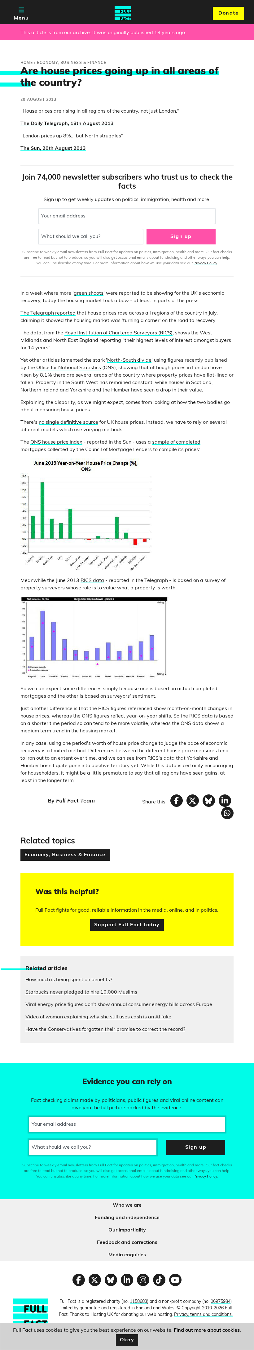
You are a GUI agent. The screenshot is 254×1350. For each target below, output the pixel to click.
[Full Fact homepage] (123, 13)
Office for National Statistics (68, 367)
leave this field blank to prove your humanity (26, 1070)
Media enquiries (127, 1255)
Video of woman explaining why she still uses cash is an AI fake (98, 1017)
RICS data (92, 580)
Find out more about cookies (207, 1330)
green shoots (88, 293)
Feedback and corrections (127, 1242)
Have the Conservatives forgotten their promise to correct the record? (105, 1029)
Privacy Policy (205, 263)
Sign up (180, 236)
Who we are (127, 1205)
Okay (127, 1340)
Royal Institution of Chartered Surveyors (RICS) (118, 333)
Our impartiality (127, 1230)
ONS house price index (56, 442)
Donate (228, 13)
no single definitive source (68, 422)
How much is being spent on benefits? (68, 979)
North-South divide (129, 360)
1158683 (138, 1301)
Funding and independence (127, 1217)
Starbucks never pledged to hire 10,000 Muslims (81, 992)
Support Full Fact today (127, 925)
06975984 (220, 1301)
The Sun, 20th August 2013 (53, 148)
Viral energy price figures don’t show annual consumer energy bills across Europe (118, 1004)
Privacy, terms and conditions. (203, 1314)
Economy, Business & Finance (65, 854)
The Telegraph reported (48, 313)
